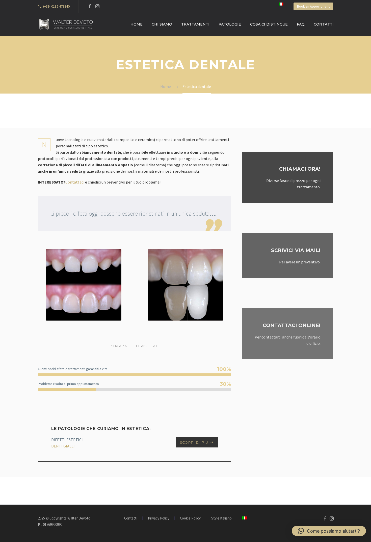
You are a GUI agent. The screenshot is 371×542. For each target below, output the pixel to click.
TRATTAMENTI (195, 24)
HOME (136, 24)
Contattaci (74, 182)
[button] (329, 531)
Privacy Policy (158, 518)
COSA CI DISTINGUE (269, 24)
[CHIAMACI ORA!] (287, 177)
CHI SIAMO (162, 24)
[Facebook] (90, 6)
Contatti (130, 518)
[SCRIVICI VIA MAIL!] (287, 255)
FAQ (301, 24)
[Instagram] (97, 6)
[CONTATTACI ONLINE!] (287, 333)
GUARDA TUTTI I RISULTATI (134, 346)
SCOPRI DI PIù (197, 442)
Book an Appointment (313, 6)
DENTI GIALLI (63, 445)
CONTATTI (324, 24)
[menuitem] (281, 4)
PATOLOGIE (230, 24)
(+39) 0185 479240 (56, 6)
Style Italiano (221, 518)
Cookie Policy (190, 518)
